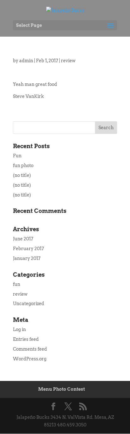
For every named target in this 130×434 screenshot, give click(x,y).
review (68, 60)
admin (26, 60)
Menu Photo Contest (61, 389)
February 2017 (28, 248)
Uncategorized (28, 303)
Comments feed (30, 349)
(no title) (22, 175)
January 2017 (26, 258)
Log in (19, 329)
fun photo (23, 165)
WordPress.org (29, 358)
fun (16, 284)
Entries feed (26, 339)
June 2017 (23, 238)
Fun (17, 155)
